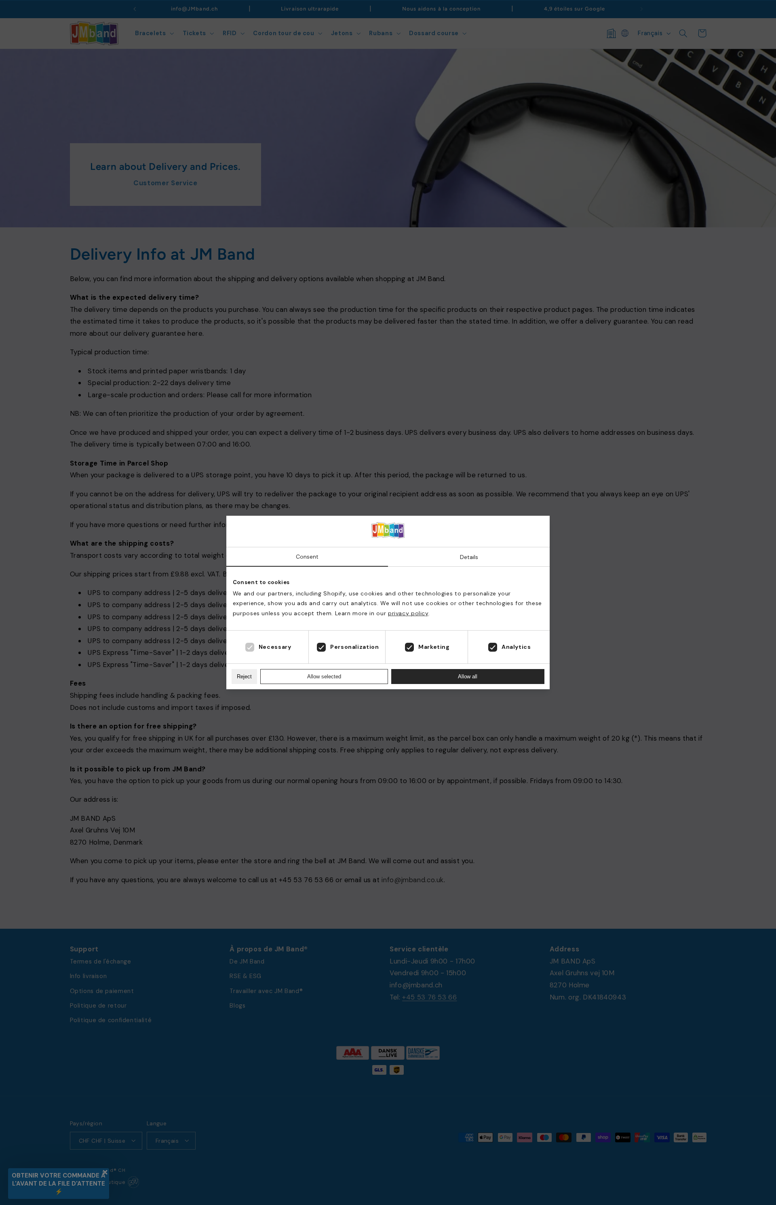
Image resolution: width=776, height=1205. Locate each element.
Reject (244, 676)
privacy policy (408, 613)
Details (469, 557)
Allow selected (324, 676)
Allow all (467, 676)
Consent (307, 556)
